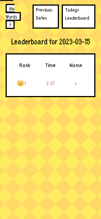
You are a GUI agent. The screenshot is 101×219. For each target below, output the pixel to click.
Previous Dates (44, 13)
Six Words (11, 12)
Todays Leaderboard (77, 13)
